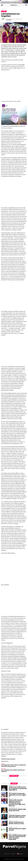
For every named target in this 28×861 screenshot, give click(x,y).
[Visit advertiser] (14, 1)
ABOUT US (13, 853)
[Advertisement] (14, 86)
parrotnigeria (8, 19)
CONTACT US (7, 853)
